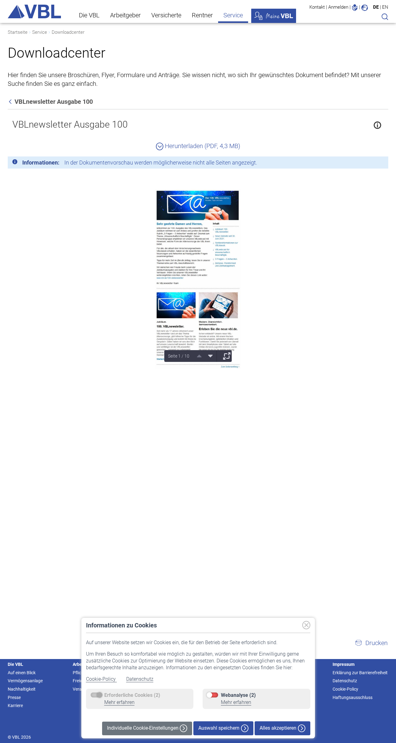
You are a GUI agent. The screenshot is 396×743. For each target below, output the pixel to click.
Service (233, 15)
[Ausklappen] (224, 356)
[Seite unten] (208, 356)
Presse (14, 697)
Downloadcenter (68, 32)
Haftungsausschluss (352, 697)
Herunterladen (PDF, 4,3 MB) (201, 146)
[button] (371, 643)
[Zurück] (11, 101)
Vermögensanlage (25, 680)
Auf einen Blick (22, 672)
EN (385, 7)
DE (376, 7)
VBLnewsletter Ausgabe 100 (70, 124)
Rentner (202, 15)
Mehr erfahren (119, 702)
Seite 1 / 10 (178, 356)
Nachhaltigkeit (22, 689)
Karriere (15, 705)
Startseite (18, 32)
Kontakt (317, 7)
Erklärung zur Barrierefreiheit (360, 672)
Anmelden (338, 7)
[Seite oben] (197, 356)
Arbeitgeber (125, 15)
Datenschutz (139, 679)
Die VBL (89, 15)
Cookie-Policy (101, 679)
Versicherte (166, 15)
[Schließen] (367, 164)
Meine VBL (273, 16)
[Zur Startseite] (34, 11)
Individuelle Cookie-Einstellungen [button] (143, 728)
